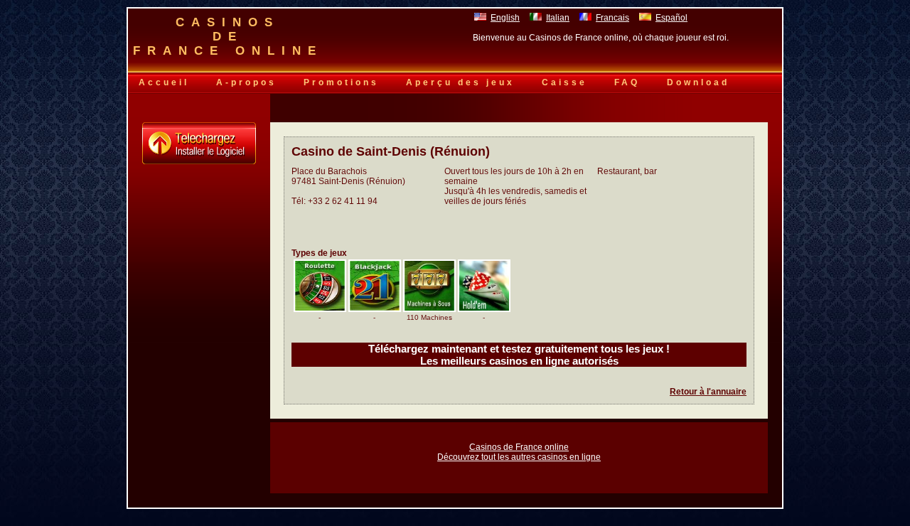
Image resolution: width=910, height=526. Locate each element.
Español (671, 18)
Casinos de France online (519, 447)
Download (698, 82)
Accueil (164, 82)
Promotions (341, 82)
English (505, 18)
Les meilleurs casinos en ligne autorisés (519, 361)
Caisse (564, 82)
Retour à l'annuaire (708, 392)
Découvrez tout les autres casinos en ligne (519, 457)
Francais (612, 18)
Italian (557, 18)
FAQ (627, 82)
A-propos (246, 82)
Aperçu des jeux (460, 82)
